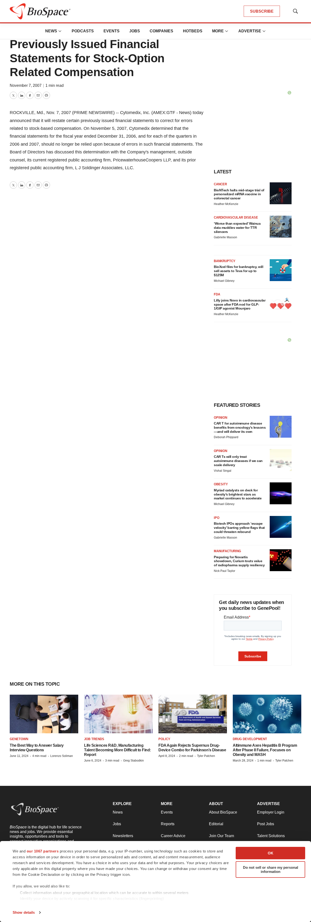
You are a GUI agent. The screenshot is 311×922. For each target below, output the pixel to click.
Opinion (220, 417)
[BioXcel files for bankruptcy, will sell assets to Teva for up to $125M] (281, 270)
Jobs (134, 31)
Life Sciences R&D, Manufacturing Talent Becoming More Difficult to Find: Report (117, 750)
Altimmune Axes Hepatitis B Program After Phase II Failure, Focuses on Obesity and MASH (265, 750)
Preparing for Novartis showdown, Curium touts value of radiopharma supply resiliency (239, 561)
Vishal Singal (222, 470)
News (51, 31)
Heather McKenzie (226, 204)
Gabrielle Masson (225, 237)
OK (270, 853)
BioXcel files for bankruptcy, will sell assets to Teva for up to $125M (238, 271)
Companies (161, 31)
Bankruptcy (224, 261)
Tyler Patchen (206, 756)
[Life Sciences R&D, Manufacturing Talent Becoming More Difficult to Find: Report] (118, 714)
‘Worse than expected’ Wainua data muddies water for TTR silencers (237, 228)
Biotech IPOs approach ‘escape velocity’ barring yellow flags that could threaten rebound (239, 528)
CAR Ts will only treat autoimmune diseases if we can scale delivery (238, 461)
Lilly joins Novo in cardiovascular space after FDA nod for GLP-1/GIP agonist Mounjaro (239, 304)
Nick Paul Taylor (224, 571)
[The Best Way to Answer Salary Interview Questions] (44, 714)
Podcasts (83, 31)
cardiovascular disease (236, 217)
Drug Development (250, 739)
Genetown (19, 739)
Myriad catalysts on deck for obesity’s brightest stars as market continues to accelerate (237, 494)
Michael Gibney (224, 281)
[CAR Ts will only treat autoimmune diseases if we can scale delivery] (281, 460)
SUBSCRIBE (262, 11)
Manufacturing (227, 551)
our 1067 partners (43, 851)
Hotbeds (192, 31)
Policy (164, 739)
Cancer (220, 184)
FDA (217, 294)
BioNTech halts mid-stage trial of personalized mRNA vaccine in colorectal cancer (239, 194)
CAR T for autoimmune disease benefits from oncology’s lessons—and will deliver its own (240, 427)
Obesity (221, 484)
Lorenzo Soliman (61, 756)
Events (112, 31)
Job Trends (94, 739)
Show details (24, 912)
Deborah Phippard (226, 437)
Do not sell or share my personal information (270, 869)
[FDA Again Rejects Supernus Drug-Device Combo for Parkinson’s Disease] (192, 714)
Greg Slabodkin (133, 760)
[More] (60, 31)
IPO (216, 518)
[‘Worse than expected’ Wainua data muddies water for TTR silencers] (281, 227)
